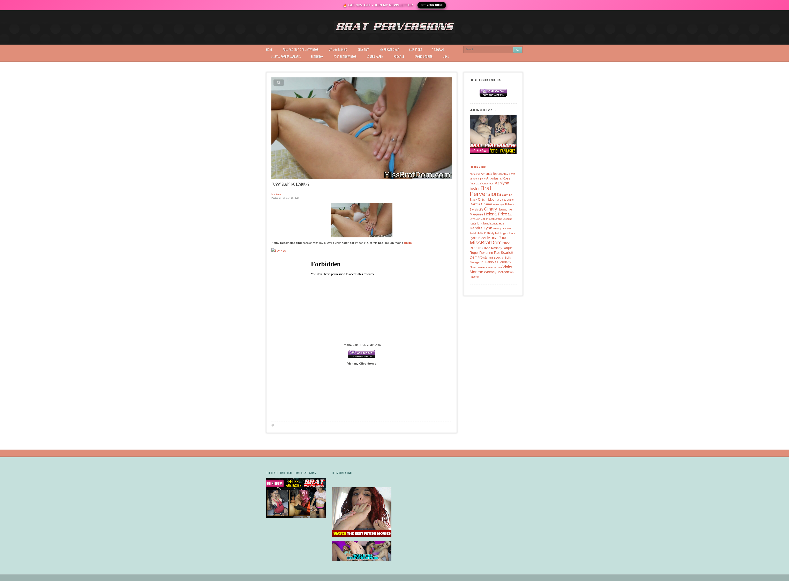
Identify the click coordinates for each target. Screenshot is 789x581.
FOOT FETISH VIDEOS (344, 56)
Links (446, 56)
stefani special (493, 257)
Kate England (480, 223)
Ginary (490, 209)
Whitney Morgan (496, 272)
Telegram (438, 49)
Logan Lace (507, 233)
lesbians (276, 194)
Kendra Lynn (481, 228)
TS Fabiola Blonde (494, 262)
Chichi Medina (488, 199)
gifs (481, 209)
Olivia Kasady (492, 248)
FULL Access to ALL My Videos (300, 49)
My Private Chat (389, 49)
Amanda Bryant (491, 173)
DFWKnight (498, 204)
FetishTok (317, 56)
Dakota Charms (481, 204)
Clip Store (415, 49)
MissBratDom (486, 242)
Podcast (398, 56)
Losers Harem (375, 56)
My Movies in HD (338, 49)
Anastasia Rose (498, 178)
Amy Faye (509, 173)
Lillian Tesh (482, 233)
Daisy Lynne (507, 199)
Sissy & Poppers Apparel (286, 56)
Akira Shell (475, 174)
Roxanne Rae (489, 253)
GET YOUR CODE (432, 5)
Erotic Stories (423, 56)
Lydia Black (478, 238)
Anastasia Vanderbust (482, 183)
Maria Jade (497, 237)
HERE (408, 242)
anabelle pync (478, 178)
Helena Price (495, 214)
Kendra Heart (497, 223)
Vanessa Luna (495, 267)
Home (269, 49)
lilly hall (494, 233)
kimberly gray (499, 228)
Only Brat (363, 49)
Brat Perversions (485, 191)
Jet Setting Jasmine (501, 218)
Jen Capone (483, 218)
